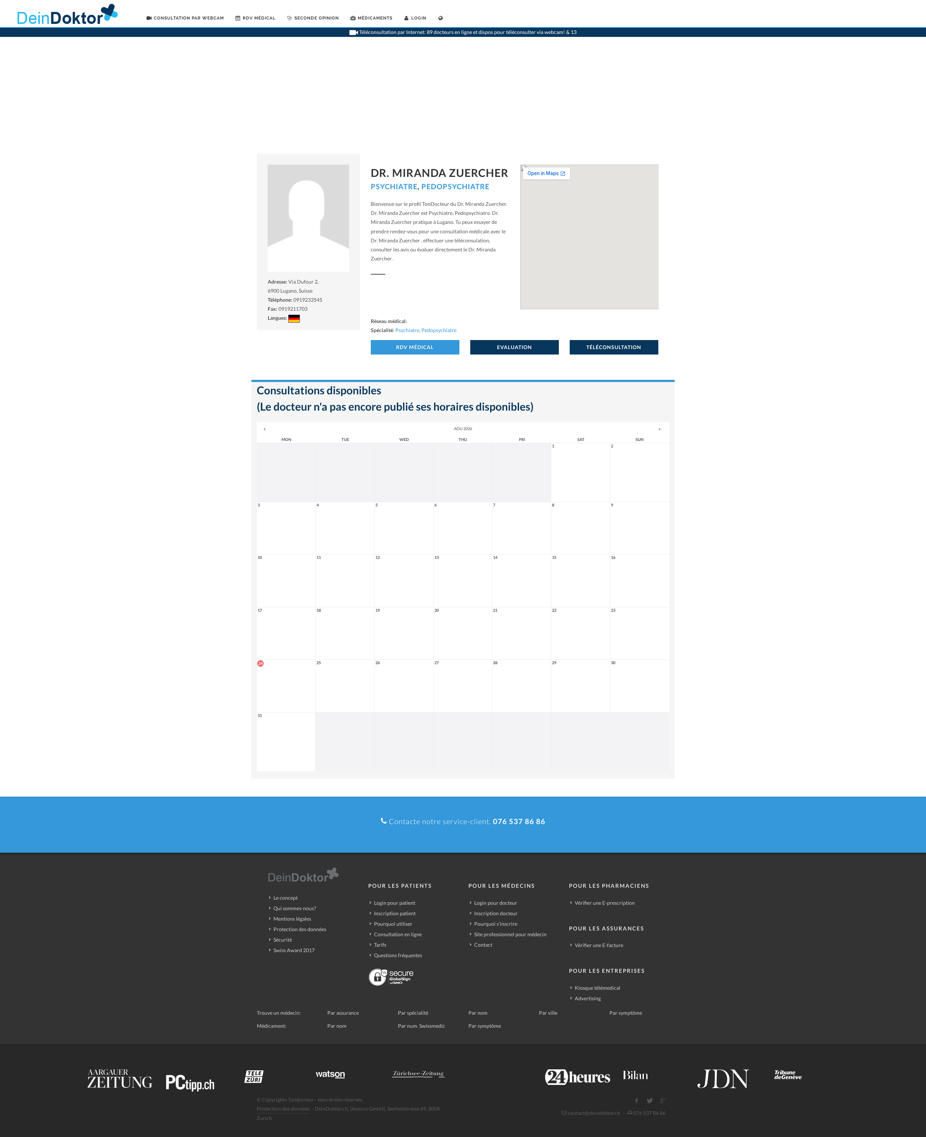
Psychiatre (394, 186)
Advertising (588, 998)
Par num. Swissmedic (421, 1026)
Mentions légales (292, 919)
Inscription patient (395, 913)
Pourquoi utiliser (393, 924)
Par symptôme (625, 1013)
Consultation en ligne (398, 934)
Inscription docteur (496, 913)
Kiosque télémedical (597, 988)
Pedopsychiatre (455, 186)
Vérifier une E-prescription (605, 903)
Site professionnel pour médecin (510, 934)
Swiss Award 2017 (294, 950)
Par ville (548, 1013)
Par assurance (343, 1013)
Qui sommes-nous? (294, 908)
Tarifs (380, 945)
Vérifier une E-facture (599, 945)
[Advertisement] (463, 99)
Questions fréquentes (398, 955)
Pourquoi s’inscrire (495, 924)
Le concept (285, 898)
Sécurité (282, 940)
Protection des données (299, 929)
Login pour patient (394, 903)
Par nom (478, 1013)
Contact (483, 945)
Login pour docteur (495, 903)
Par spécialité (413, 1013)
